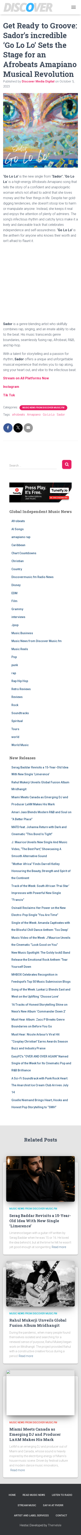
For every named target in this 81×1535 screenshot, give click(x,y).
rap (13, 673)
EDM (14, 593)
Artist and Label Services (31, 1515)
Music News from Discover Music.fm (43, 407)
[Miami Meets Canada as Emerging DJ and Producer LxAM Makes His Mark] (40, 1392)
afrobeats (18, 414)
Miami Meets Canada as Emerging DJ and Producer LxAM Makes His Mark (35, 1434)
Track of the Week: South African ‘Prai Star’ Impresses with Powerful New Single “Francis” (40, 892)
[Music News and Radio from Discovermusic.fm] (29, 7)
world (15, 737)
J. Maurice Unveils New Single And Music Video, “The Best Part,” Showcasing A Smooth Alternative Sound (39, 849)
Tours (15, 729)
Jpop (14, 625)
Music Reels (19, 649)
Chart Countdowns (23, 553)
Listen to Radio (62, 1495)
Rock (14, 705)
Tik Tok (9, 395)
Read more (59, 1247)
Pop (14, 657)
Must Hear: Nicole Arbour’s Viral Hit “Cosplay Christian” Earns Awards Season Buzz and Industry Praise (39, 1041)
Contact (61, 1515)
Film (14, 601)
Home (12, 1495)
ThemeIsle (54, 1525)
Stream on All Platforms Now (26, 378)
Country (16, 569)
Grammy (17, 609)
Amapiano (34, 414)
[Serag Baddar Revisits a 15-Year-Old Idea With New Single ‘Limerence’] (40, 1178)
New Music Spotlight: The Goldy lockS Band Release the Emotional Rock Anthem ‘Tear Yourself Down (40, 959)
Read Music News (34, 1495)
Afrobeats (18, 521)
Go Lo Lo (49, 414)
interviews (18, 617)
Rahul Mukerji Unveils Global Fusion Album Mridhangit (37, 1323)
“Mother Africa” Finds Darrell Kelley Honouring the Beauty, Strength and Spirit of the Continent (41, 870)
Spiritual (17, 721)
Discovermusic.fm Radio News (32, 577)
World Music (20, 745)
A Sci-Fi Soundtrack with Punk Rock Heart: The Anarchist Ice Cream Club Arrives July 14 (39, 1085)
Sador (61, 414)
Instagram (11, 387)
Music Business (22, 633)
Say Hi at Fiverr (53, 1505)
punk (14, 665)
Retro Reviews (21, 689)
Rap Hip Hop (19, 681)
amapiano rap (20, 537)
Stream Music (27, 1505)
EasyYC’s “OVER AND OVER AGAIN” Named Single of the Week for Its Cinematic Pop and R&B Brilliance (41, 1063)
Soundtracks (20, 713)
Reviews (17, 697)
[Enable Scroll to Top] (73, 1527)
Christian (17, 561)
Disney (16, 585)
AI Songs (17, 529)
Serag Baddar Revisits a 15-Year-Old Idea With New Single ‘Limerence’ (40, 1220)
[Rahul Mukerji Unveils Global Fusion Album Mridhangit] (40, 1283)
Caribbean (18, 545)
